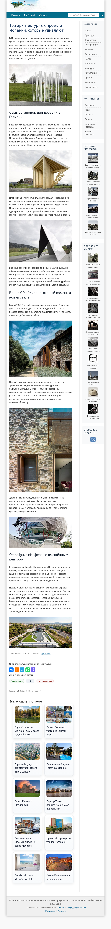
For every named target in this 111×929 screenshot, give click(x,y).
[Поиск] (102, 15)
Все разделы (91, 87)
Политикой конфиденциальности (71, 907)
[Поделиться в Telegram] (22, 669)
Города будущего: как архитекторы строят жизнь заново (27, 767)
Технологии (90, 40)
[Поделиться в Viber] (33, 669)
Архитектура (45, 654)
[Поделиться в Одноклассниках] (17, 669)
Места (88, 30)
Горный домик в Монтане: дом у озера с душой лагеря (27, 730)
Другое (88, 78)
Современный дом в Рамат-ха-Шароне (58, 765)
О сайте (62, 911)
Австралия (90, 105)
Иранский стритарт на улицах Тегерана (58, 839)
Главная (15, 15)
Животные (90, 63)
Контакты (50, 911)
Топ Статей (29, 15)
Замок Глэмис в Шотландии (23, 802)
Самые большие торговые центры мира (56, 730)
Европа (88, 119)
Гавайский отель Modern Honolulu (24, 876)
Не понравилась (45, 681)
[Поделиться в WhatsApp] (27, 669)
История (89, 49)
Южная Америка (89, 133)
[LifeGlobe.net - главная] (37, 6)
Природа (89, 35)
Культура (89, 68)
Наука (88, 59)
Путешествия (91, 45)
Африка (89, 114)
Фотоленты (90, 82)
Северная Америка (90, 125)
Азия (87, 110)
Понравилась (17, 681)
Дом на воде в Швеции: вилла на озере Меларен (25, 841)
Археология (91, 73)
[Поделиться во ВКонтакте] (11, 669)
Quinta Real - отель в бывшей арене (58, 876)
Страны (43, 15)
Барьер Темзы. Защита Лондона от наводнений (57, 804)
